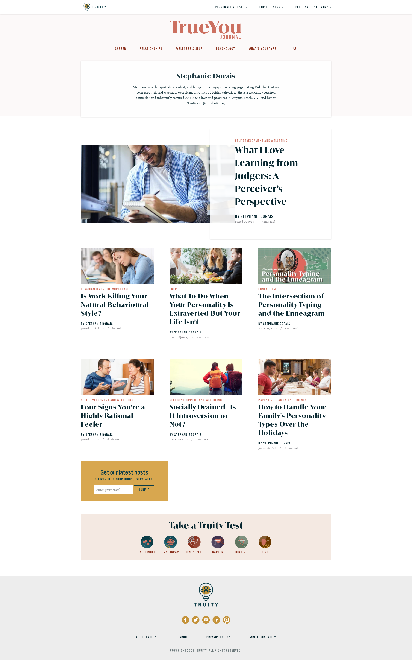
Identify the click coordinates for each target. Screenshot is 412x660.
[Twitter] (196, 620)
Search (294, 48)
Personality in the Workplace (105, 289)
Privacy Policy (218, 637)
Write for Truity (263, 637)
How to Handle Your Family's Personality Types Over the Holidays (292, 420)
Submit (144, 490)
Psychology (225, 49)
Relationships (151, 49)
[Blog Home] (205, 30)
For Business (269, 7)
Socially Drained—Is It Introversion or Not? (203, 415)
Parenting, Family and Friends (282, 400)
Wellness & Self (189, 49)
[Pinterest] (226, 620)
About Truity (146, 637)
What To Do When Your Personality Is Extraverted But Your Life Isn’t (205, 309)
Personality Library (311, 7)
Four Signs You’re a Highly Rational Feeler (113, 415)
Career (120, 49)
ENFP (173, 289)
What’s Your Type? (263, 49)
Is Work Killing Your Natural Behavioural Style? (115, 304)
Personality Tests (230, 7)
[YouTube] (206, 620)
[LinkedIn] (216, 620)
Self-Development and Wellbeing (261, 141)
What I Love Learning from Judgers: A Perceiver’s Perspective (266, 175)
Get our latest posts (124, 472)
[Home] (95, 7)
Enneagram (267, 289)
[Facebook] (185, 620)
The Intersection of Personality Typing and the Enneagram (291, 304)
